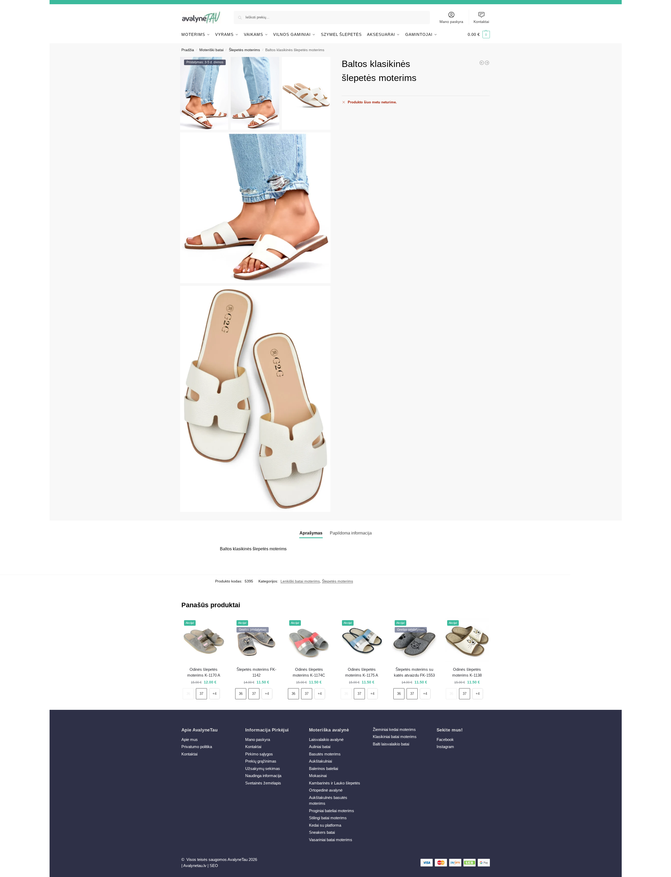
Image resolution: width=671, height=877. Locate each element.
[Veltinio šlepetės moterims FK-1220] (487, 62)
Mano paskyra (451, 22)
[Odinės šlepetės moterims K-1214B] (481, 62)
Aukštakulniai (320, 761)
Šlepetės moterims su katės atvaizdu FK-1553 (414, 672)
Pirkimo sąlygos (259, 754)
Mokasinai (318, 775)
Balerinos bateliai (323, 768)
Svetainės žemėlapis (263, 783)
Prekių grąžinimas (260, 761)
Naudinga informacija (263, 775)
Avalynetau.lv (194, 865)
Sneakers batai (322, 832)
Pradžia (187, 50)
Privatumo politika (196, 746)
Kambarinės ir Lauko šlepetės (334, 783)
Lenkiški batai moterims (300, 581)
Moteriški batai (211, 50)
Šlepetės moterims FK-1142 (256, 672)
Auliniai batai (319, 746)
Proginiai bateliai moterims (331, 810)
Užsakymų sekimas (262, 768)
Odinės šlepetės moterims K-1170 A (203, 672)
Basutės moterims (325, 754)
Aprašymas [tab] (311, 533)
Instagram (445, 746)
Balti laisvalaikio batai (391, 744)
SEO (214, 865)
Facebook (445, 739)
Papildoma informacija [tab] (351, 533)
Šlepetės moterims (244, 50)
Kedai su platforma (325, 825)
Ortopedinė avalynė (325, 790)
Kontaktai (481, 22)
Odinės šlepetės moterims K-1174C (309, 672)
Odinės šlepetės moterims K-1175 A (361, 672)
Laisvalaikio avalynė (326, 739)
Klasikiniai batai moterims (395, 736)
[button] (479, 34)
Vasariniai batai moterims (330, 839)
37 (201, 694)
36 (188, 694)
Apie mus (189, 739)
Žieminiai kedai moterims (394, 729)
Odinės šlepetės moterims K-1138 (467, 672)
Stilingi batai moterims (328, 818)
